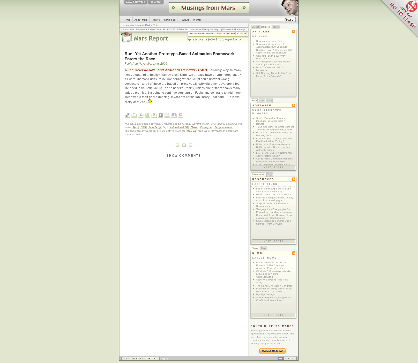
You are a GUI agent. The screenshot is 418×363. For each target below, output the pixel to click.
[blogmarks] (154, 116)
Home (127, 19)
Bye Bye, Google (265, 294)
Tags (269, 174)
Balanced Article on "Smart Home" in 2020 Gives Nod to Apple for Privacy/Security (177, 29)
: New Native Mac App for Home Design (274, 154)
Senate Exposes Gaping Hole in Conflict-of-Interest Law (274, 299)
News (194, 127)
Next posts (274, 167)
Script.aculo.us (223, 127)
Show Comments (184, 155)
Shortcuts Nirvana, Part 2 (270, 41)
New (261, 100)
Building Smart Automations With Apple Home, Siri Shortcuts (274, 51)
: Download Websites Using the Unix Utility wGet (274, 160)
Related (265, 26)
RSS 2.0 (191, 130)
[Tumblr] (160, 116)
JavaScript (155, 127)
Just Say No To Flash (398, 19)
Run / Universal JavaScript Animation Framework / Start (166, 70)
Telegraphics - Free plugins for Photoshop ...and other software (274, 210)
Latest (255, 26)
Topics (276, 26)
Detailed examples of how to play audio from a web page (274, 199)
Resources (258, 174)
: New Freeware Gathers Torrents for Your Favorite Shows (275, 128)
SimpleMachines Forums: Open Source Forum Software (273, 222)
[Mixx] (180, 116)
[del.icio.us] (127, 116)
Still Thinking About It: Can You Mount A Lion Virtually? (273, 74)
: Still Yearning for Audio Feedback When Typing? (274, 140)
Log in (164, 359)
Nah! (243, 33)
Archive (156, 19)
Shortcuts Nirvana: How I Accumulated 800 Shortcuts (271, 45)
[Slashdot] (140, 116)
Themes (197, 19)
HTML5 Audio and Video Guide (273, 194)
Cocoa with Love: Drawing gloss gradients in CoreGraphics (274, 216)
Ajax (135, 127)
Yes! (219, 33)
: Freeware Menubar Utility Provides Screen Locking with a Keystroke (273, 147)
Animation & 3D (179, 127)
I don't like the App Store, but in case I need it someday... (273, 190)
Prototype (206, 127)
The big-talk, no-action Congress (274, 285)
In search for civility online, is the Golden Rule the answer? (274, 290)
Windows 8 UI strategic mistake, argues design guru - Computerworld (273, 274)
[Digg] (167, 116)
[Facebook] (174, 116)
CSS (143, 127)
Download (169, 19)
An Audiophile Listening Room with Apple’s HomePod (273, 63)
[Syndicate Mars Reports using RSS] (287, 359)
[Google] (134, 116)
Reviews (184, 19)
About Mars (140, 19)
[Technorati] (147, 116)
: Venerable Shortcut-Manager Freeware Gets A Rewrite (271, 121)
